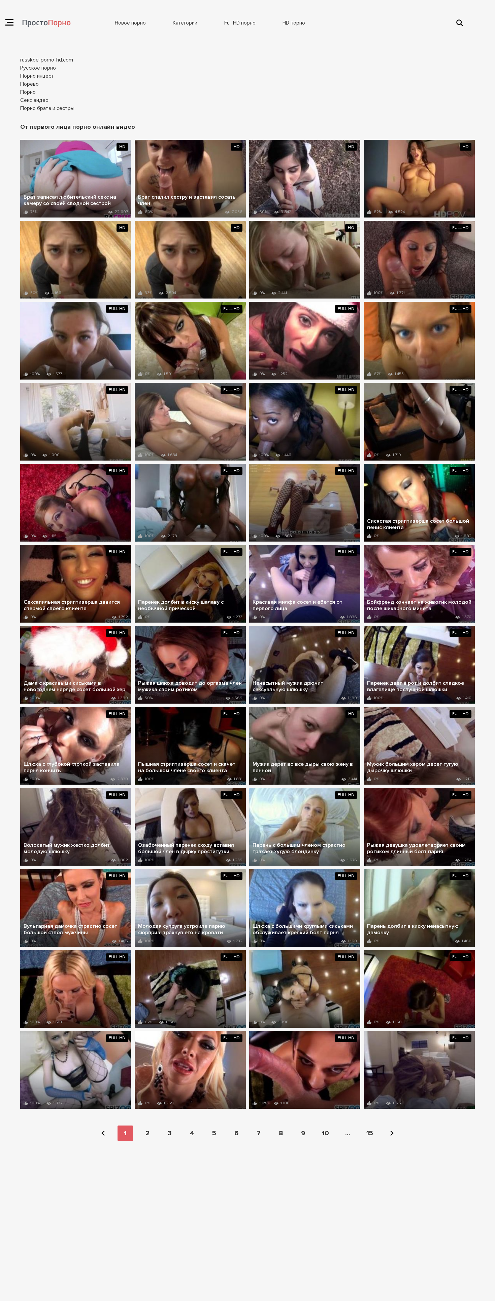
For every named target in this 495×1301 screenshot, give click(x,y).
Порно (28, 92)
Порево (29, 84)
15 (369, 1133)
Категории (185, 23)
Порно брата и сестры (47, 108)
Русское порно (38, 68)
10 (325, 1133)
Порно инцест (37, 76)
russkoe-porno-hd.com (46, 59)
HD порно (294, 23)
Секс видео (34, 100)
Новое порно (130, 23)
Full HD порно (240, 23)
